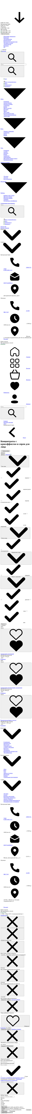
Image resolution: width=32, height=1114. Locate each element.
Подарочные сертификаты (10, 200)
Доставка (6, 793)
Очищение (6, 101)
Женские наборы (8, 196)
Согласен (29, 1109)
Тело (2, 148)
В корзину (3, 659)
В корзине (3, 1027)
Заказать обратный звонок (7, 1081)
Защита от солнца (5, 162)
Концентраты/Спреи (9, 113)
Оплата (5, 795)
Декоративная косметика (10, 115)
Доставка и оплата (8, 43)
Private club (3, 226)
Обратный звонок (5, 33)
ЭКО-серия (6, 112)
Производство (7, 743)
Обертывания (7, 157)
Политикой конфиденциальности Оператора (11, 1079)
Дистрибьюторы (8, 39)
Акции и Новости (8, 799)
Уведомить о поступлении (7, 1046)
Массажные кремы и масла (10, 158)
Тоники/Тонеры (8, 103)
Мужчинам (3, 181)
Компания (6, 37)
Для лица (6, 176)
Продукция (6, 744)
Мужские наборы (8, 198)
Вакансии (6, 748)
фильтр (3, 453)
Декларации (7, 750)
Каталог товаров (5, 228)
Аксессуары (7, 116)
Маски (5, 111)
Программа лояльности (9, 36)
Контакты (6, 45)
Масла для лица (8, 108)
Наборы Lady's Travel (9, 195)
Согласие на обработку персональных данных (12, 1077)
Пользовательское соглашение (11, 801)
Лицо (2, 99)
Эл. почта (3, 1044)
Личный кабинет (15, 999)
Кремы (5, 107)
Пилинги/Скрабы (8, 104)
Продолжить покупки (6, 999)
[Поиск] (12, 71)
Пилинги (6, 153)
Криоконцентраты (8, 159)
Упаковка (6, 199)
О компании (7, 742)
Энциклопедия (7, 44)
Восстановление (8, 179)
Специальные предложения (8, 203)
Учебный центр (8, 746)
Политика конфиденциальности (12, 800)
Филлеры (6, 109)
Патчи (5, 134)
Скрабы (6, 151)
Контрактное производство (10, 41)
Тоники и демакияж (9, 131)
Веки (2, 128)
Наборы (3, 193)
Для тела (6, 177)
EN (4, 47)
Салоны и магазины (9, 747)
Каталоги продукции (9, 796)
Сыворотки (6, 105)
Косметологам (7, 40)
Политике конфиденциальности (8, 1111)
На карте (6, 339)
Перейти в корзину (16, 1029)
